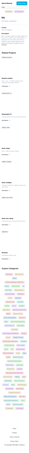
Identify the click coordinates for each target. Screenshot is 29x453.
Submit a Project (22, 3)
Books (14, 278)
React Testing (9, 365)
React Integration (19, 290)
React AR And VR (9, 325)
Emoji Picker (8, 380)
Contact (14, 432)
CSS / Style (14, 329)
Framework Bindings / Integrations (14, 282)
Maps (13, 384)
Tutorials (23, 333)
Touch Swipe (20, 325)
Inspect (8, 337)
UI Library (5, 384)
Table (24, 376)
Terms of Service (14, 437)
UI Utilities (23, 341)
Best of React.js (7, 3)
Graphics (21, 305)
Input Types (20, 365)
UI (23, 286)
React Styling (19, 388)
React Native (6, 309)
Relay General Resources (19, 309)
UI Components (19, 11)
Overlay (7, 305)
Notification (21, 294)
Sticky (18, 353)
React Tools (8, 290)
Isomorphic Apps (9, 294)
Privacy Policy (14, 441)
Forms (23, 400)
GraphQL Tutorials (18, 337)
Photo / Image (20, 345)
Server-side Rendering (10, 317)
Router (14, 305)
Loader (10, 298)
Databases (18, 298)
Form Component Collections (10, 333)
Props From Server (8, 353)
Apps (24, 353)
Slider (6, 321)
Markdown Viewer (17, 404)
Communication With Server (10, 341)
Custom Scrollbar (9, 345)
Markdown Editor (17, 313)
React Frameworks (19, 380)
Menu (6, 349)
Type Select (22, 317)
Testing (17, 376)
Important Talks (10, 302)
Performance (10, 369)
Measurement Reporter (10, 396)
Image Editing (9, 388)
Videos (7, 286)
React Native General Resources (14, 373)
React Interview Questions (11, 400)
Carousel (19, 369)
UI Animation (19, 408)
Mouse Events (15, 286)
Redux (8, 313)
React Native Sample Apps (14, 361)
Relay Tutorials (19, 274)
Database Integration (14, 392)
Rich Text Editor (8, 376)
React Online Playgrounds (17, 321)
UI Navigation (9, 408)
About (14, 428)
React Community (18, 357)
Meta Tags (22, 396)
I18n (12, 349)
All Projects (9, 11)
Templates (20, 302)
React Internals (20, 349)
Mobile (8, 357)
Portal (8, 404)
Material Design (22, 384)
